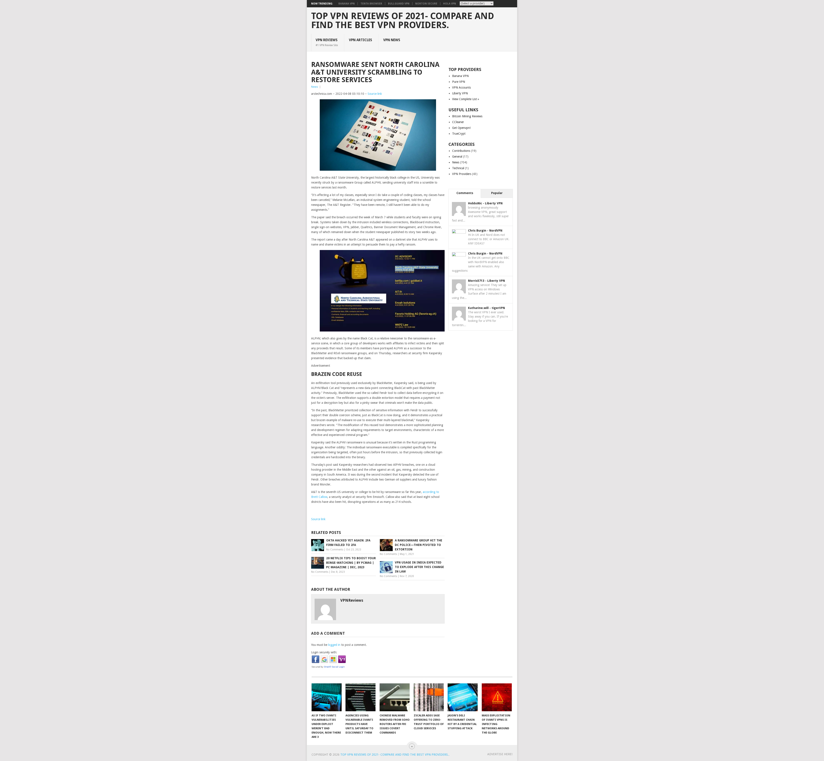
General (457, 156)
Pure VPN (458, 81)
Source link (375, 93)
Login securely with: (324, 652)
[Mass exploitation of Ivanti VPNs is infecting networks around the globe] (497, 697)
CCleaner (458, 122)
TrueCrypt (458, 133)
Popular (497, 193)
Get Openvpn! (461, 128)
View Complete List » (465, 99)
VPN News (391, 40)
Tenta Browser (371, 3)
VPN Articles (360, 40)
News (314, 86)
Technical (458, 168)
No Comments (334, 549)
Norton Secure (426, 3)
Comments (464, 193)
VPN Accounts (461, 87)
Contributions (461, 150)
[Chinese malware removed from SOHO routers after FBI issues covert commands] (395, 697)
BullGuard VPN (398, 3)
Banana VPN (346, 3)
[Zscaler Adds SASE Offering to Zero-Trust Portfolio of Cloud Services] (429, 697)
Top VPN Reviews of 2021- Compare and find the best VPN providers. (402, 21)
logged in (334, 644)
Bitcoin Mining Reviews (467, 116)
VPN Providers (461, 174)
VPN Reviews (327, 42)
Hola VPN (449, 3)
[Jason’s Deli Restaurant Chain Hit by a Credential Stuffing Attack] (463, 697)
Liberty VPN (460, 93)
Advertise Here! (499, 754)
